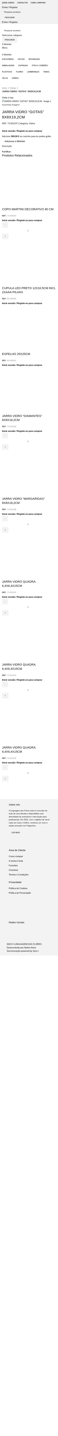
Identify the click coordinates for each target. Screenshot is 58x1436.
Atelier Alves (30, 947)
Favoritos (13, 865)
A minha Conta (16, 861)
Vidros (13, 88)
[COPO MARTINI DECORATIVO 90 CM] (29, 180)
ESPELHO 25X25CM (16, 354)
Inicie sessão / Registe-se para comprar (22, 131)
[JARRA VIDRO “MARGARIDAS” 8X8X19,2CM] (29, 470)
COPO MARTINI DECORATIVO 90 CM (27, 209)
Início (4, 88)
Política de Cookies (18, 888)
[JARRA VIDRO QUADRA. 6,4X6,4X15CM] (29, 553)
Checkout (13, 870)
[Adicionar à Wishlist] (12, 204)
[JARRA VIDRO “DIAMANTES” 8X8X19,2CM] (29, 387)
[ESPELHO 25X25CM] (29, 325)
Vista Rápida (5, 204)
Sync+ (36, 951)
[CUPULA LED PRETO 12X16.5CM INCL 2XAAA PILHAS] (29, 259)
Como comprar (16, 856)
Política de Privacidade (20, 893)
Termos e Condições (18, 875)
